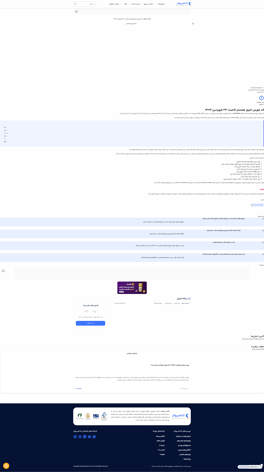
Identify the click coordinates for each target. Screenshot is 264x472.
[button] (106, 232)
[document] (132, 236)
